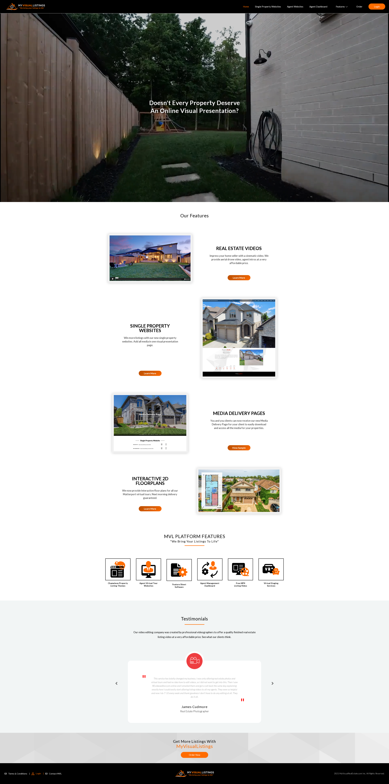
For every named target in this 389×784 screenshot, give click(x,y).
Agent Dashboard (318, 6)
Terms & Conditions (19, 773)
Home (246, 6)
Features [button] (340, 6)
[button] (116, 678)
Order (359, 6)
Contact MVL (55, 773)
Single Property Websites (268, 6)
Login (377, 6)
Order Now (194, 754)
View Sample (239, 447)
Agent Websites (295, 6)
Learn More (239, 277)
